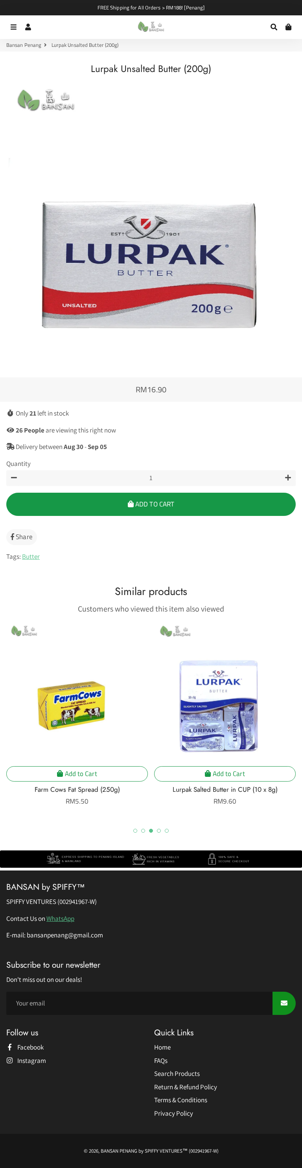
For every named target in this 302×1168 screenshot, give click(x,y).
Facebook (30, 1047)
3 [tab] (151, 831)
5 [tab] (167, 831)
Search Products (177, 1073)
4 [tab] (159, 831)
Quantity (18, 463)
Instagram (31, 1060)
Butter (31, 556)
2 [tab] (143, 831)
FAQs (161, 1060)
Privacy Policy (173, 1113)
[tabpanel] (77, 714)
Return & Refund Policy (185, 1087)
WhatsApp (60, 918)
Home (162, 1047)
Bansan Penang (23, 45)
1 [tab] (135, 831)
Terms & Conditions (180, 1100)
